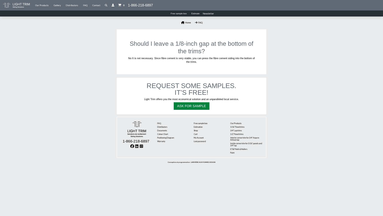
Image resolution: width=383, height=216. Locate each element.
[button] (106, 5)
